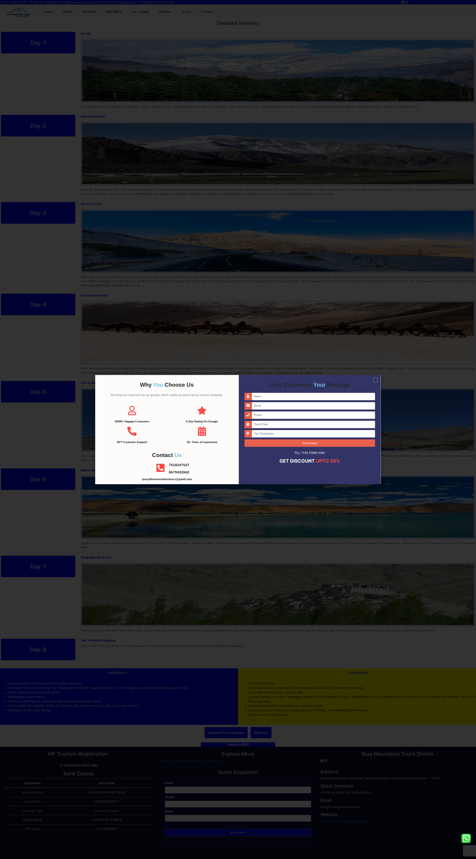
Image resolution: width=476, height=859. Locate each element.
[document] (238, 429)
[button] (375, 380)
